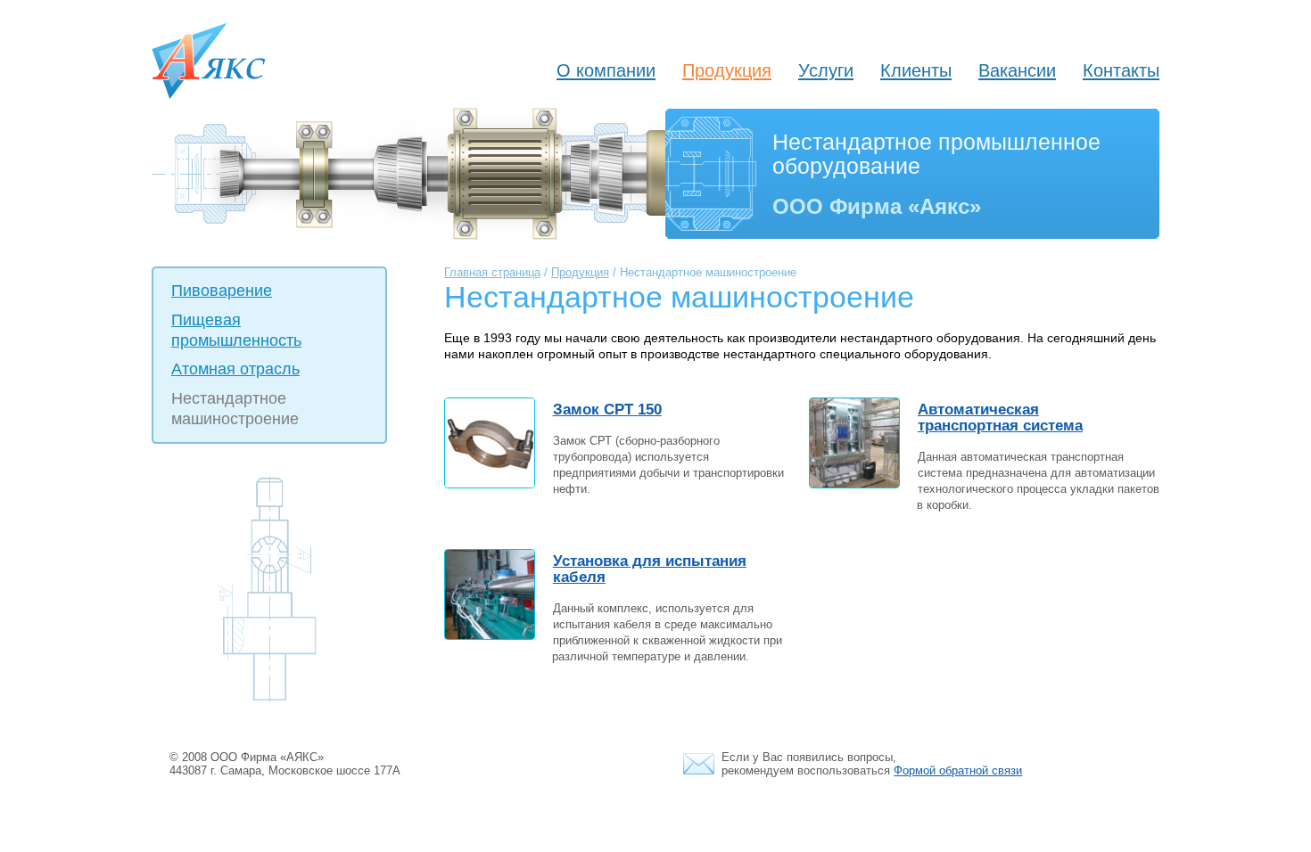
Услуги (825, 70)
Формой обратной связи (958, 770)
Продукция (726, 70)
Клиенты (916, 70)
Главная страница (492, 272)
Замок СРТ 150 (607, 409)
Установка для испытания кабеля (649, 569)
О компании (606, 70)
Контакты (1121, 70)
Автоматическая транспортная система (1000, 417)
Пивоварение (221, 290)
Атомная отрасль (235, 369)
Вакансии (1017, 70)
